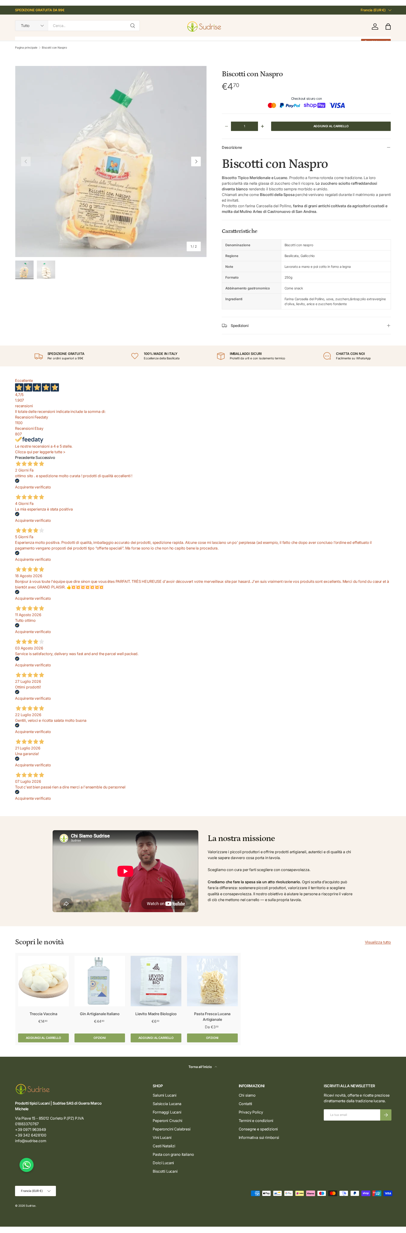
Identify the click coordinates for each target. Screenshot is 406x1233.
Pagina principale (26, 47)
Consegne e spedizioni (258, 1129)
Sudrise (30, 1205)
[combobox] (77, 25)
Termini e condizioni (256, 1120)
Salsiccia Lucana (167, 1103)
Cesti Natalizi (164, 1146)
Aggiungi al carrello (331, 126)
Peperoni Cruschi (167, 1120)
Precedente (25, 457)
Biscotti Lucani (165, 1171)
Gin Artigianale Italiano (100, 1013)
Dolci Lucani (163, 1162)
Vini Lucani (162, 1137)
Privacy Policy (251, 1112)
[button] (388, 26)
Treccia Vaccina (44, 1013)
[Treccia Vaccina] (43, 981)
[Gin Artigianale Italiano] (99, 981)
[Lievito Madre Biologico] (156, 981)
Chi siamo (247, 1095)
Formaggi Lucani (167, 1112)
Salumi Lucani (164, 1095)
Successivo (45, 457)
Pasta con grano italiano (173, 1154)
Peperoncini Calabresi (172, 1129)
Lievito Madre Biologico (156, 1013)
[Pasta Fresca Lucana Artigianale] (212, 981)
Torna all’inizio (200, 1067)
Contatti (245, 1103)
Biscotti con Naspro (54, 47)
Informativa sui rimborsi (259, 1137)
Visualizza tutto (378, 942)
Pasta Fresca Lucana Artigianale (212, 1016)
